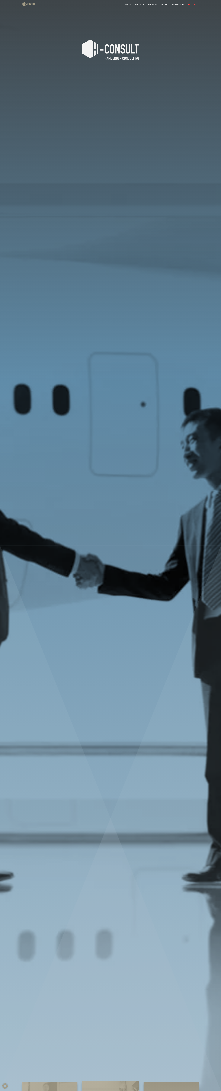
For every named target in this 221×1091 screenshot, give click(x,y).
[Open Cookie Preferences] (5, 1088)
